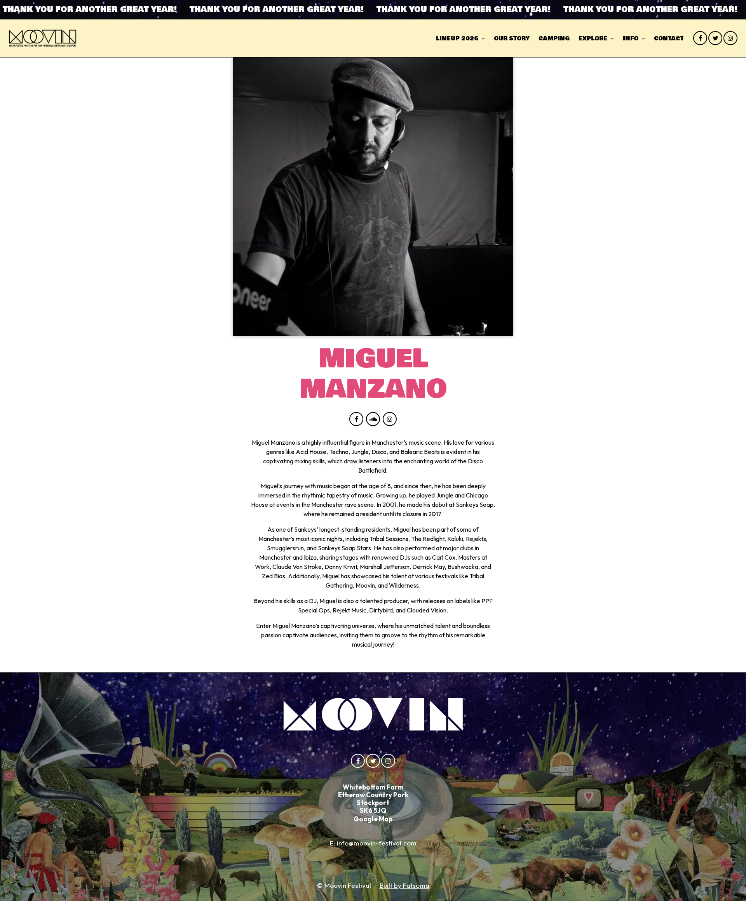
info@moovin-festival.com (377, 843)
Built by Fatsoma (404, 885)
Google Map (373, 819)
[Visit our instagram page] (730, 38)
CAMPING (554, 39)
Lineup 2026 (457, 39)
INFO (630, 39)
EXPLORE (593, 39)
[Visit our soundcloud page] (373, 419)
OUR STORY (512, 39)
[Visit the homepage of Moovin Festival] (43, 38)
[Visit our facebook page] (700, 38)
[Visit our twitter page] (715, 38)
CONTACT (668, 39)
